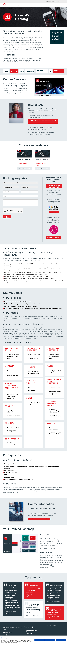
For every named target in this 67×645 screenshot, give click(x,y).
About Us (54, 1)
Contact (59, 1)
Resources (48, 1)
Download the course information (38, 519)
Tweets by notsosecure (50, 625)
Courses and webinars (48, 6)
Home (4, 8)
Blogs (27, 631)
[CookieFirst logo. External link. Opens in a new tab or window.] (1, 637)
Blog (56, 6)
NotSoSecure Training (35, 6)
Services (25, 6)
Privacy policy (29, 633)
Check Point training (53, 237)
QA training (53, 212)
